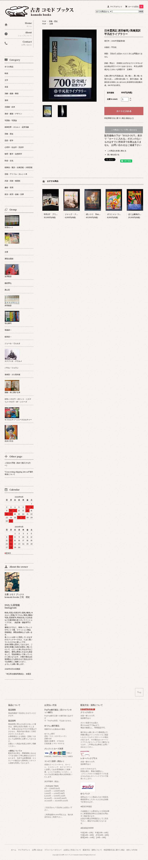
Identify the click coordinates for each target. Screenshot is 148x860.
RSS (128, 850)
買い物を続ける (113, 154)
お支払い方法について (72, 850)
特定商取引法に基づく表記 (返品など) (119, 118)
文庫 (51, 24)
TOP (44, 21)
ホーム (13, 850)
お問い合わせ (37, 850)
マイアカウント (116, 6)
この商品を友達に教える (116, 151)
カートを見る (135, 6)
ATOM (134, 850)
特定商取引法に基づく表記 (114, 850)
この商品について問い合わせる (124, 130)
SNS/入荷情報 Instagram (13, 606)
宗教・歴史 (53, 21)
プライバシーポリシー (53, 850)
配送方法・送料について (92, 850)
